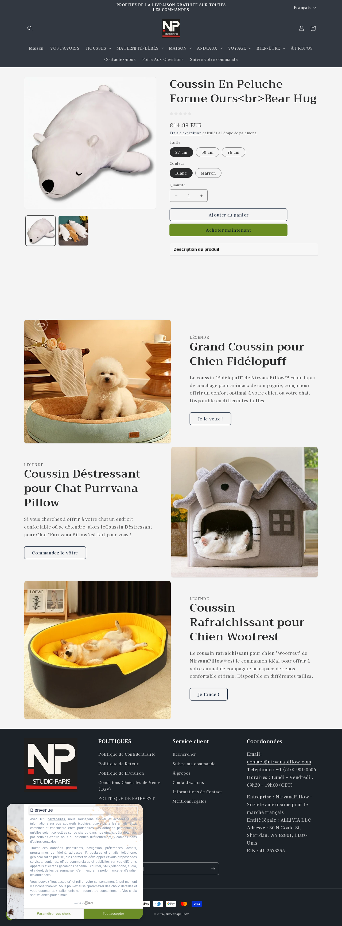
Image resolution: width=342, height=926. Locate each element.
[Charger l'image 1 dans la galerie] (40, 231)
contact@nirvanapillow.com (279, 761)
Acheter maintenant (228, 230)
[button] (30, 28)
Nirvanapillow (177, 914)
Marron (208, 173)
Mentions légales (190, 801)
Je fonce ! (208, 694)
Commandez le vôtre (55, 552)
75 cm (233, 152)
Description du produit (194, 249)
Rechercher (184, 754)
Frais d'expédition (186, 133)
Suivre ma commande (194, 763)
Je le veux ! (210, 418)
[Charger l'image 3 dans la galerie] (73, 231)
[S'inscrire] (213, 868)
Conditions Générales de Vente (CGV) (129, 786)
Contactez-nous (188, 782)
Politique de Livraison (121, 773)
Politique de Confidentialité (127, 754)
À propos (182, 773)
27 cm (181, 152)
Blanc (181, 173)
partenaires (56, 819)
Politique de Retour (118, 763)
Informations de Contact (197, 791)
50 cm (207, 152)
